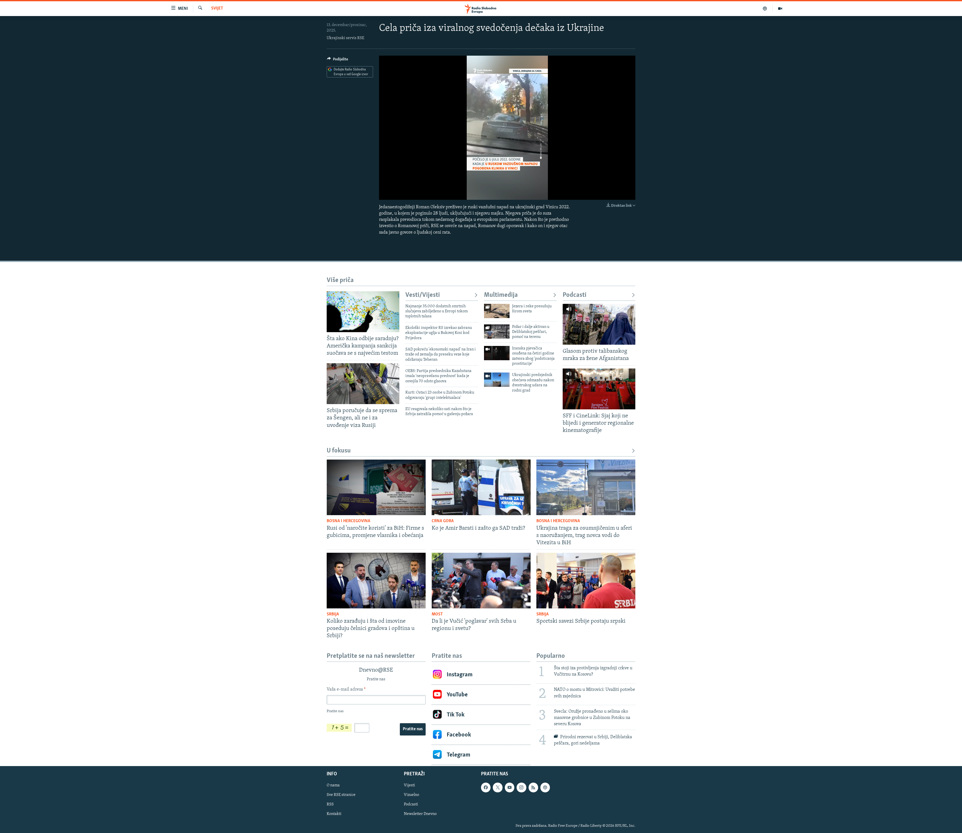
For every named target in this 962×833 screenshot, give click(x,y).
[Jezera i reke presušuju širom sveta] (497, 311)
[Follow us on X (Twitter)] (497, 787)
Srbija (333, 614)
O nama (333, 786)
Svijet (217, 8)
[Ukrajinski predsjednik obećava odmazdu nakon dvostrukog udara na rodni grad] (497, 380)
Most (437, 614)
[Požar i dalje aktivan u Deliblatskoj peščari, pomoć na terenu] (497, 331)
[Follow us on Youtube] (509, 787)
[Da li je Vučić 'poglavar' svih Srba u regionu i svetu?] (481, 580)
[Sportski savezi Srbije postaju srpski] (585, 580)
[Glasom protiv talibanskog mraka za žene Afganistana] (599, 324)
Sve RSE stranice (341, 795)
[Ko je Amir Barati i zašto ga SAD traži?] (481, 487)
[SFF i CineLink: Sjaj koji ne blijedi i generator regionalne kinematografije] (599, 388)
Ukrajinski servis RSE (345, 38)
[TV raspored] (545, 787)
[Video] (780, 8)
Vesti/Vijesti (422, 295)
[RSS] (533, 787)
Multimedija (501, 295)
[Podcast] (765, 8)
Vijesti (409, 786)
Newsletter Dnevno (420, 814)
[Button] (337, 60)
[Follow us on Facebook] (486, 787)
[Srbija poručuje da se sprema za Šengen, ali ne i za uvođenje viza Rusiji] (363, 383)
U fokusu (339, 450)
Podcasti (574, 295)
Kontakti (334, 814)
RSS (330, 805)
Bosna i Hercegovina (348, 521)
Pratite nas (413, 729)
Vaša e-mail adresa (346, 689)
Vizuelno (411, 795)
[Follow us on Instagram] (521, 787)
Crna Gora (443, 521)
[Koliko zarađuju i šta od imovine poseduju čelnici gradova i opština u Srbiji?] (376, 580)
